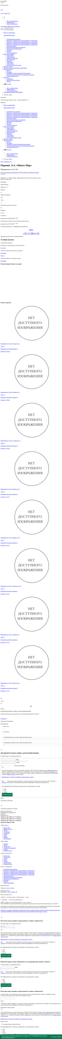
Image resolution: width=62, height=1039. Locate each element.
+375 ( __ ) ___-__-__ (21, 761)
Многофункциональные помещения (16, 47)
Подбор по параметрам (10, 848)
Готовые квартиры (11, 46)
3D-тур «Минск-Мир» (12, 21)
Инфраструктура (8, 829)
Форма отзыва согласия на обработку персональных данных (31, 911)
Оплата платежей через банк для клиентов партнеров (20, 74)
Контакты (6, 77)
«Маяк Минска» (11, 22)
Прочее (8, 81)
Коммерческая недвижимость (14, 48)
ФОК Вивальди (11, 59)
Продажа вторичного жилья (14, 65)
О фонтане (6, 833)
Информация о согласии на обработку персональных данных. (18, 777)
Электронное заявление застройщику (10, 26)
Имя (17, 759)
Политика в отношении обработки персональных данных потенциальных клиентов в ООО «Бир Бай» (27, 910)
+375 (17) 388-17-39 (12, 892)
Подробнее (3, 253)
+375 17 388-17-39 (5, 13)
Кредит (8, 70)
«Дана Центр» (10, 63)
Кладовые (9, 50)
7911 (2, 10)
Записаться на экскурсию (13, 80)
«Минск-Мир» (10, 55)
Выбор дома (7, 827)
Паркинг (9, 51)
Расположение (7, 838)
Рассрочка (9, 72)
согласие (4, 782)
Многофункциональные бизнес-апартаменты (15, 68)
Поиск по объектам (9, 54)
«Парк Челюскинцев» (12, 24)
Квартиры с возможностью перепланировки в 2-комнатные (22, 40)
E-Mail (17, 762)
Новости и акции (8, 66)
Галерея (6, 837)
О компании (10, 79)
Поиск (5, 836)
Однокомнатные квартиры (13, 39)
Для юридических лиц (12, 76)
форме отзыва (11, 774)
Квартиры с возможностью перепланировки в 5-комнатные (22, 44)
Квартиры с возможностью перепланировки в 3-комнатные (22, 42)
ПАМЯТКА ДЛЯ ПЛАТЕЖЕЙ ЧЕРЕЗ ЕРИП (18, 73)
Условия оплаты (8, 69)
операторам (52, 771)
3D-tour (5, 830)
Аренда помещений (12, 53)
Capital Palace (10, 62)
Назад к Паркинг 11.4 (6, 161)
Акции (5, 834)
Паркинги (9, 61)
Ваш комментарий (19, 765)
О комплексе (7, 832)
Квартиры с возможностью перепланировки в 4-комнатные (22, 43)
